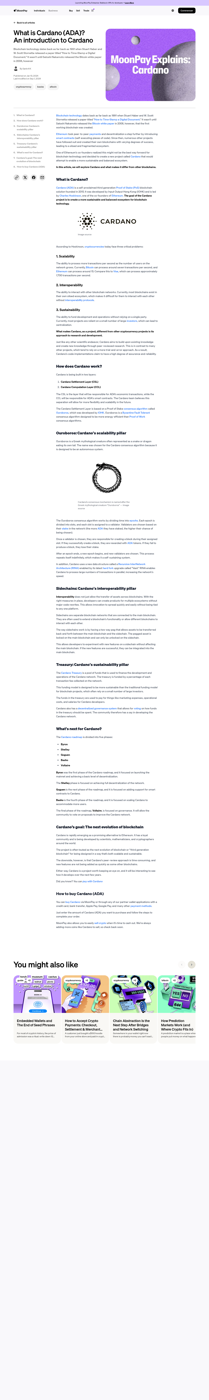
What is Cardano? (25, 115)
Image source (85, 234)
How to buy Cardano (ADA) (31, 166)
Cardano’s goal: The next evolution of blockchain (29, 159)
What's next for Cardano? (30, 152)
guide (20, 980)
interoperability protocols (79, 300)
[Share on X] (25, 177)
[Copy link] (17, 177)
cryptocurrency (73, 980)
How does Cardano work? (30, 120)
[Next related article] (191, 964)
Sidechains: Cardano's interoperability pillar (28, 136)
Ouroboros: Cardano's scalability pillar (28, 127)
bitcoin (165, 980)
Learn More (129, 3)
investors (132, 320)
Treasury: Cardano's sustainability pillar (27, 145)
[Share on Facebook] (34, 177)
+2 (29, 980)
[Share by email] (42, 177)
